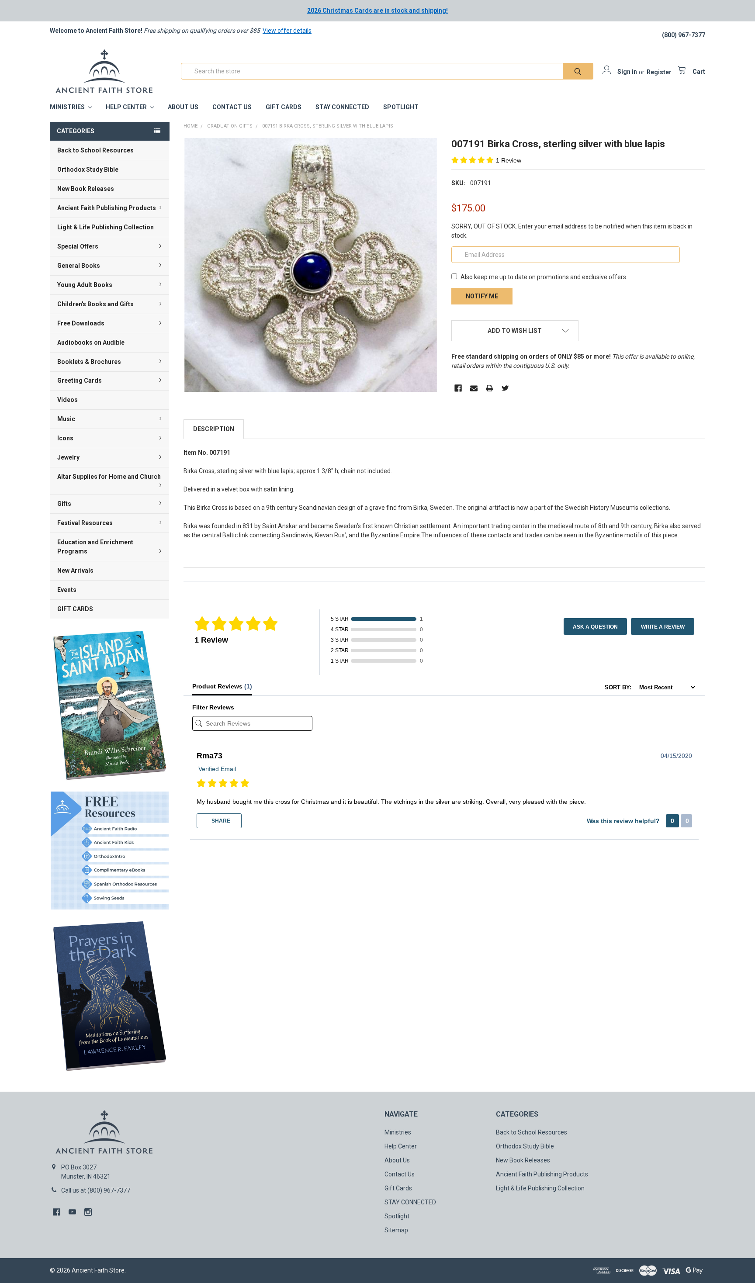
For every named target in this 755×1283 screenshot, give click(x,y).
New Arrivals (75, 570)
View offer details (287, 30)
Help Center (127, 107)
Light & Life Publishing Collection (105, 227)
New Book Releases (85, 188)
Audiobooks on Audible (91, 342)
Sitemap (396, 1230)
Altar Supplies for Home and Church (109, 476)
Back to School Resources (95, 150)
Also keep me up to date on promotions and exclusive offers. (544, 276)
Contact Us (232, 107)
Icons (65, 438)
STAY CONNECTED (342, 107)
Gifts (64, 503)
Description (213, 428)
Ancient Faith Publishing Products (106, 207)
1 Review (508, 160)
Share (220, 821)
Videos (67, 399)
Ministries (68, 107)
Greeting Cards (79, 380)
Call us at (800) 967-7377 (95, 1190)
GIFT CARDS (75, 608)
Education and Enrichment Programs (95, 547)
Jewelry (68, 457)
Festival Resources (85, 522)
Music (66, 418)
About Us (183, 107)
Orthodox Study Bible (87, 169)
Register (659, 72)
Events (66, 589)
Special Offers (77, 246)
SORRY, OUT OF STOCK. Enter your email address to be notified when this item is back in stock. (572, 231)
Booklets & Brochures (89, 361)
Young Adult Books (84, 284)
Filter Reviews (213, 707)
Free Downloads (80, 323)
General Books (78, 265)
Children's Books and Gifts (95, 304)
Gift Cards (283, 107)
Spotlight (401, 107)
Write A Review (663, 627)
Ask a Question (595, 627)
